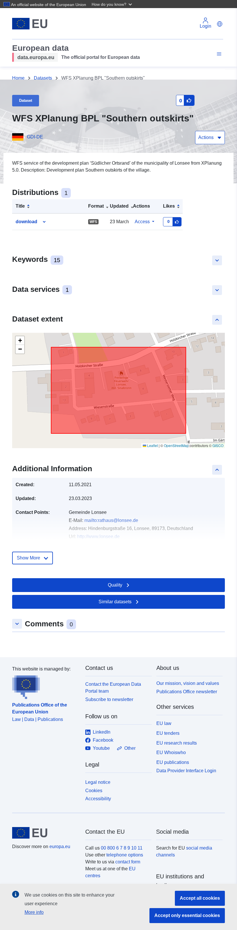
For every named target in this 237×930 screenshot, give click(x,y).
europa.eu (59, 846)
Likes (169, 206)
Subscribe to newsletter (109, 699)
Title (20, 206)
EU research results (176, 743)
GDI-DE (35, 136)
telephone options (124, 854)
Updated (119, 206)
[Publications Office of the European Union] (45, 685)
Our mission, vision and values (187, 683)
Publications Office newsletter (186, 691)
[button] (112, 4)
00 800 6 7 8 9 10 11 (121, 848)
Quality (115, 585)
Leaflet (152, 445)
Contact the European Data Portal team (113, 688)
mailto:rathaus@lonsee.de (111, 520)
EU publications (172, 762)
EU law (163, 723)
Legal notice (97, 782)
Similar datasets (115, 601)
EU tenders (167, 733)
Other (130, 748)
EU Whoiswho (171, 752)
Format (96, 206)
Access (142, 221)
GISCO (217, 445)
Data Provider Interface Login (186, 770)
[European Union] (45, 833)
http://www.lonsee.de (98, 536)
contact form (127, 861)
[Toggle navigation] (218, 54)
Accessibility (98, 798)
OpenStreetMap (176, 445)
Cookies (93, 790)
